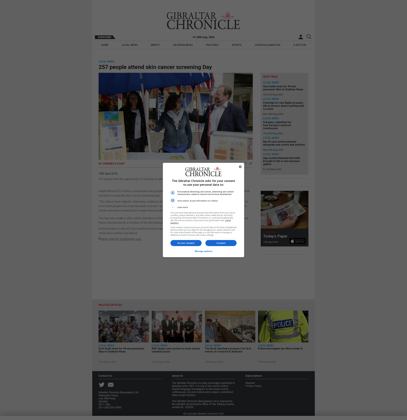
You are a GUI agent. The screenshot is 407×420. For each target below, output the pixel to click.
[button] (203, 207)
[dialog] (203, 210)
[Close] (240, 167)
